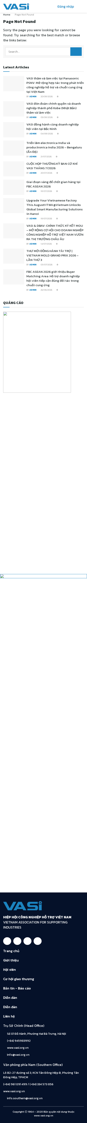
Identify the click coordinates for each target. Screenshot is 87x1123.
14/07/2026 (46, 243)
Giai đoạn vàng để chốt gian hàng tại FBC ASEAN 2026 (53, 184)
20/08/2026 (46, 96)
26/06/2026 (46, 289)
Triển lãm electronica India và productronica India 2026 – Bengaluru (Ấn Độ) (54, 147)
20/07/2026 (46, 173)
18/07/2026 (46, 191)
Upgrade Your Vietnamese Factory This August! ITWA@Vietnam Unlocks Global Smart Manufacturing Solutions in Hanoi (54, 207)
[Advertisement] (43, 992)
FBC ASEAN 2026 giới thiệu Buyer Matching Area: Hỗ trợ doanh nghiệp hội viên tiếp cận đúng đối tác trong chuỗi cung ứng (53, 278)
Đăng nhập (65, 6)
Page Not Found (24, 15)
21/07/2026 (46, 156)
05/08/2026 (46, 117)
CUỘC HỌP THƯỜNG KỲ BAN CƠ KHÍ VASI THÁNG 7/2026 (51, 165)
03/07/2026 (46, 264)
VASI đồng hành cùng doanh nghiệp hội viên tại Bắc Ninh (52, 126)
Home (6, 15)
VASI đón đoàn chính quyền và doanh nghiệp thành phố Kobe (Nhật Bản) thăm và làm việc (53, 108)
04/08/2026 (46, 133)
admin (32, 96)
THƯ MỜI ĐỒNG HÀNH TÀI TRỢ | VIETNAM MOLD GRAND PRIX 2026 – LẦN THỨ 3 (52, 255)
